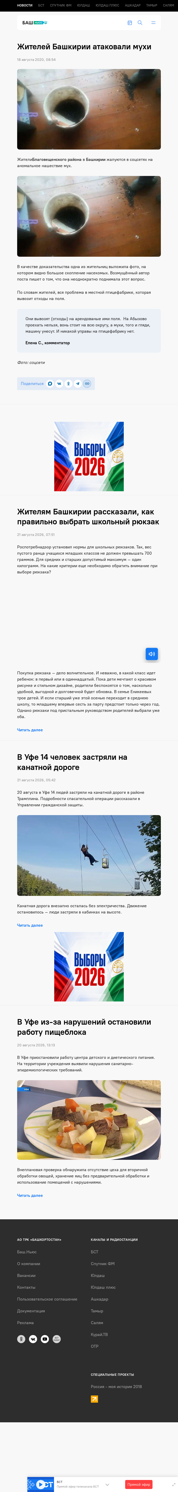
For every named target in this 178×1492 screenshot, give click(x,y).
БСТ (41, 5)
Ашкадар (132, 5)
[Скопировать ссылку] (87, 384)
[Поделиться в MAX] (50, 384)
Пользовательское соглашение (47, 1299)
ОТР (95, 1346)
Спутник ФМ (60, 5)
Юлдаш (83, 5)
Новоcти (24, 5)
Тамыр (151, 5)
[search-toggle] (140, 23)
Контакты (26, 1287)
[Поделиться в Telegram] (78, 384)
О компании (28, 1263)
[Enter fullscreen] (173, 1484)
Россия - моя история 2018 (116, 1386)
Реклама (25, 1322)
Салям (168, 5)
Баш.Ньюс (27, 1251)
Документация (31, 1311)
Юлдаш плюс (107, 5)
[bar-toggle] (153, 23)
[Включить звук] (152, 654)
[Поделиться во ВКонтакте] (59, 384)
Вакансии (26, 1275)
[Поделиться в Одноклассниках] (68, 384)
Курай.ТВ (99, 1334)
